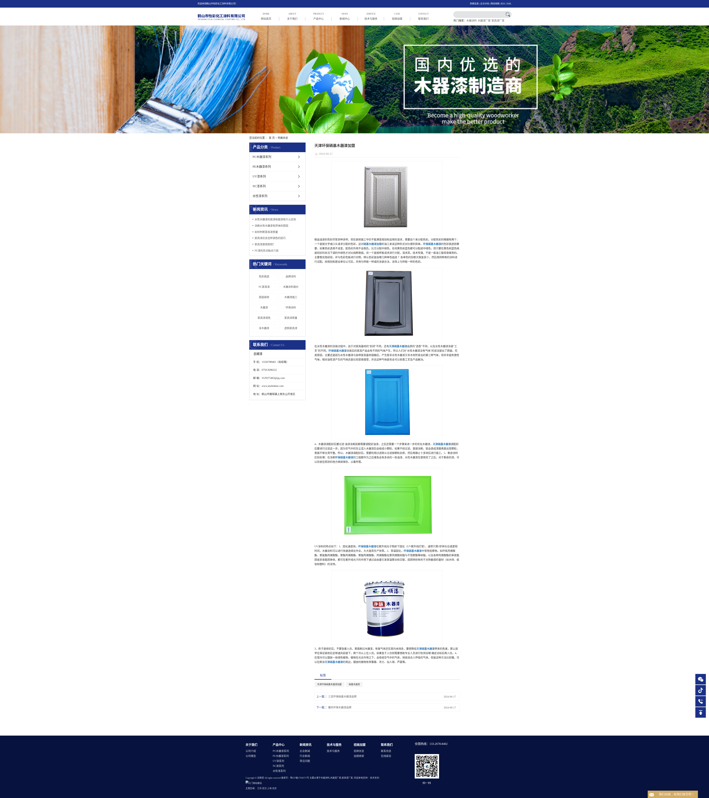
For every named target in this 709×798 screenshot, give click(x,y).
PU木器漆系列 (262, 156)
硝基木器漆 (354, 684)
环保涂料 (291, 307)
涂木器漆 (264, 328)
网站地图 (495, 3)
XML (508, 3)
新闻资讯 (305, 744)
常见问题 (305, 761)
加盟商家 (359, 756)
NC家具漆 (264, 286)
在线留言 (386, 756)
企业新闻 (305, 751)
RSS (503, 3)
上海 (269, 788)
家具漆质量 (290, 317)
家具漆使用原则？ (265, 244)
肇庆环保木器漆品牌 (339, 707)
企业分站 (484, 3)
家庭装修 (264, 297)
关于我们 (251, 744)
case (397, 16)
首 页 (272, 137)
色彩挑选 (264, 276)
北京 (274, 788)
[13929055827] (700, 701)
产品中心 (279, 744)
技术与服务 (334, 744)
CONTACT (423, 16)
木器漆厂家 (484, 20)
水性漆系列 (260, 196)
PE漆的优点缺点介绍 (266, 250)
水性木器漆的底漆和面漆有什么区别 (275, 219)
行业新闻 (305, 756)
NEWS (345, 16)
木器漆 (264, 307)
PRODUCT (318, 16)
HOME (266, 16)
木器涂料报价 (291, 286)
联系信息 (386, 751)
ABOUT (292, 16)
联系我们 (387, 744)
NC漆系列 (259, 186)
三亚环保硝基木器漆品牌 (342, 696)
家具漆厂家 (497, 20)
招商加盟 (360, 744)
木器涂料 (471, 20)
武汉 (264, 788)
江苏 (259, 788)
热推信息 (474, 3)
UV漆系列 (259, 176)
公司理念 (251, 756)
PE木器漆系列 (262, 166)
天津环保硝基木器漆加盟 (329, 684)
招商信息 (359, 751)
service (370, 16)
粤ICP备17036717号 (299, 778)
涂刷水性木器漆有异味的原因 (271, 225)
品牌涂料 (291, 276)
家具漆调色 (264, 317)
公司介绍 (251, 751)
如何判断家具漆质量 (266, 232)
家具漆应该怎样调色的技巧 (270, 238)
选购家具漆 (290, 328)
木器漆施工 (290, 297)
